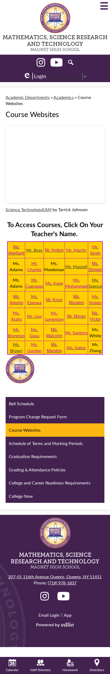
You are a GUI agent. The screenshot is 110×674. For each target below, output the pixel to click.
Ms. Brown (16, 347)
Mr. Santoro (76, 333)
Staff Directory (40, 670)
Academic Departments (28, 97)
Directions (97, 670)
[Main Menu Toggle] (104, 6)
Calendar (12, 670)
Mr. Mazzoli (76, 266)
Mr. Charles (34, 266)
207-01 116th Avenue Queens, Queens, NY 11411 (55, 576)
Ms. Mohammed (76, 283)
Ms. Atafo (16, 316)
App (68, 615)
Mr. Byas (34, 250)
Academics (63, 97)
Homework (70, 670)
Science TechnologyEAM (29, 209)
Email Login (49, 615)
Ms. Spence (95, 283)
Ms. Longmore (54, 316)
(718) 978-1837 (62, 583)
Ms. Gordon (34, 347)
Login (34, 76)
